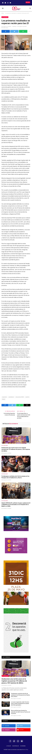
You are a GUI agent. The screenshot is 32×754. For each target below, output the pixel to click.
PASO (3, 399)
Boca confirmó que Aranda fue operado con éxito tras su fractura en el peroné (20, 712)
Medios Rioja (25, 749)
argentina (4, 397)
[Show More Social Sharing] (29, 31)
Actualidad (5, 17)
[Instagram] (8, 2)
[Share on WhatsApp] (23, 31)
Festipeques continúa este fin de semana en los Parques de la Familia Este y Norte (20, 695)
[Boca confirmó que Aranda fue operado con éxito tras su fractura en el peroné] (6, 712)
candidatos (11, 397)
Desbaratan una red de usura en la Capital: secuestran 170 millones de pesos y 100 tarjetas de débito (15, 449)
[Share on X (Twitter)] (14, 31)
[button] (2, 8)
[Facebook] (2, 2)
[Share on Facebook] (5, 31)
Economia (23, 745)
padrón (27, 397)
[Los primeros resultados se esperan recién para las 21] (16, 42)
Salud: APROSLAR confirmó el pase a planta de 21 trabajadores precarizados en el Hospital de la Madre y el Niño (15, 504)
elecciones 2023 (20, 397)
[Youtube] (10, 2)
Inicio (2, 13)
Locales (8, 745)
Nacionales (15, 745)
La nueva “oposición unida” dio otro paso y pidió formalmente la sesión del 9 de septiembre (20, 703)
